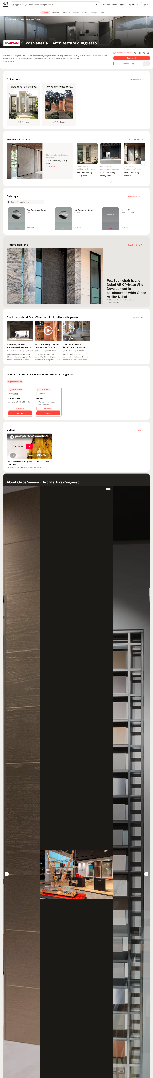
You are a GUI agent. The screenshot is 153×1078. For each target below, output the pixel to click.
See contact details (123, 53)
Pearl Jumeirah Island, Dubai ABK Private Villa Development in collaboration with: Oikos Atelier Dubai (126, 288)
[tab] (45, 12)
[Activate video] (29, 446)
